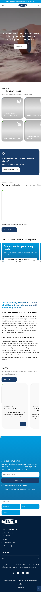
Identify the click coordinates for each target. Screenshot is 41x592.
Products (19, 46)
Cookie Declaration (10, 580)
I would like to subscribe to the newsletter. (16, 485)
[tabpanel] (21, 210)
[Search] (7, 5)
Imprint (20, 580)
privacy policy (31, 489)
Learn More (8, 229)
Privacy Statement (31, 580)
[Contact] (39, 588)
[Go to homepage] (22, 5)
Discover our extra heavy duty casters (18, 260)
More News (7, 379)
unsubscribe (9, 489)
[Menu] (3, 5)
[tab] (6, 185)
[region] (20, 263)
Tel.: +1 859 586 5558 (8, 543)
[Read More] (23, 424)
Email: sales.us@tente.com (10, 546)
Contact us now (9, 169)
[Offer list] (38, 5)
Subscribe (18, 480)
